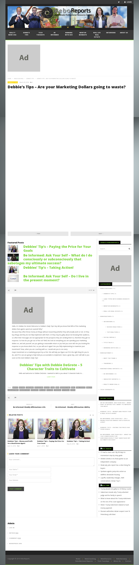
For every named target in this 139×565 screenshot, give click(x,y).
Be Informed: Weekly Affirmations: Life (29, 406)
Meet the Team (109, 358)
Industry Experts (111, 379)
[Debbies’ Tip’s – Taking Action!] (14, 269)
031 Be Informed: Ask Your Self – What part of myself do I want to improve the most (115, 404)
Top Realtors (112, 332)
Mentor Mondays (83, 34)
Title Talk (108, 342)
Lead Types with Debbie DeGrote (116, 299)
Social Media (109, 337)
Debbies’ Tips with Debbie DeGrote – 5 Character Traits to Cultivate (51, 367)
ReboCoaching (18, 78)
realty (89, 387)
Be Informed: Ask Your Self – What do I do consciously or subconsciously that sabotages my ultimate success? (50, 259)
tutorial (65, 390)
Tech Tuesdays (40, 34)
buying (22, 387)
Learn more (51, 377)
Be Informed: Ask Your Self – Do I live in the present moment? (56, 278)
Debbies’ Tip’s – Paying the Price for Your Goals (57, 248)
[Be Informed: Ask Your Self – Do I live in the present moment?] (14, 278)
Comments (15, 538)
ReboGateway (13, 390)
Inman (109, 449)
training (57, 390)
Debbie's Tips (30, 78)
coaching (29, 387)
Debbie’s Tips (26, 34)
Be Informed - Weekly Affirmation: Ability (72, 406)
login (129, 2)
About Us (124, 33)
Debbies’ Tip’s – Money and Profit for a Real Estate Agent (20, 442)
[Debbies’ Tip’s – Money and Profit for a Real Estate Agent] (21, 429)
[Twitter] (119, 2)
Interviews (111, 33)
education (39, 387)
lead (52, 387)
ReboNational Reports (109, 368)
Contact (128, 561)
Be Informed (55, 34)
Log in (11, 527)
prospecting (65, 387)
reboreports (25, 390)
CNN (107, 485)
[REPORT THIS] (15, 290)
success (50, 390)
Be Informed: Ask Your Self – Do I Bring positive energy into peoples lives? (115, 420)
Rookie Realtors (114, 327)
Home (9, 78)
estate (46, 387)
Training (107, 363)
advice (15, 387)
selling (42, 390)
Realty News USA (12, 34)
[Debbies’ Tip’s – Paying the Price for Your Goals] (14, 248)
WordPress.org (15, 543)
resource (34, 390)
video (73, 390)
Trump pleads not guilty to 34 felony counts (116, 489)
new (57, 387)
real (73, 387)
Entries (13, 533)
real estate (80, 387)
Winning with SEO (69, 34)
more (91, 290)
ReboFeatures (105, 316)
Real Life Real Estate (97, 35)
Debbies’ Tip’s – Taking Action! (48, 267)
